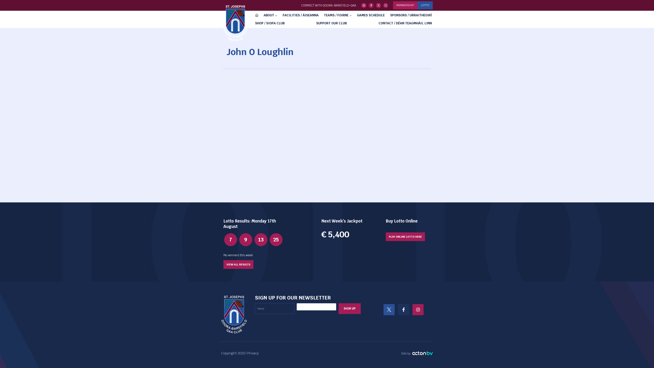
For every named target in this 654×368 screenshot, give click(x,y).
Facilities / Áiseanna (301, 15)
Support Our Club (331, 23)
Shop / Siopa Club (270, 23)
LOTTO (425, 5)
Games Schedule (371, 15)
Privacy (253, 353)
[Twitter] (378, 5)
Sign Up (350, 308)
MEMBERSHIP (405, 5)
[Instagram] (363, 5)
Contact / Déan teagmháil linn (405, 23)
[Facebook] (371, 5)
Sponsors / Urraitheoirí (411, 15)
